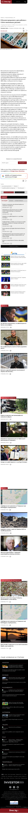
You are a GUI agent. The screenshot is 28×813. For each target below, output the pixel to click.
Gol (3, 700)
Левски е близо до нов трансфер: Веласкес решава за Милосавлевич (18, 257)
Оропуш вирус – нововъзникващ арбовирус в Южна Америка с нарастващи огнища (16, 740)
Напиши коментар (8, 192)
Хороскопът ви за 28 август (15, 727)
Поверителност (8, 793)
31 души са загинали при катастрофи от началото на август (13, 205)
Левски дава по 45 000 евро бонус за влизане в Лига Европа (18, 271)
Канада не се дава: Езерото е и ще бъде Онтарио (14, 462)
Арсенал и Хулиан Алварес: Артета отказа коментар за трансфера (18, 292)
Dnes (9, 774)
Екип (9, 791)
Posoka (16, 778)
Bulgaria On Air (19, 774)
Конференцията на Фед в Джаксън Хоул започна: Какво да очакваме (16, 690)
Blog (5, 778)
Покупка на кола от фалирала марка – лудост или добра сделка (17, 715)
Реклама (21, 791)
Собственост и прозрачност (10, 796)
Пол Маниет (21, 188)
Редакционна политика (8, 794)
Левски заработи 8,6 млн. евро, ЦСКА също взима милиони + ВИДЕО (18, 264)
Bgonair (5, 675)
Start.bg (7, 778)
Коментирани (19, 200)
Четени (11, 200)
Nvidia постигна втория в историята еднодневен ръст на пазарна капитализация (13, 695)
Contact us (25, 807)
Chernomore (12, 778)
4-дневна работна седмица (8, 188)
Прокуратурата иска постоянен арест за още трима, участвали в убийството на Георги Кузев (13, 235)
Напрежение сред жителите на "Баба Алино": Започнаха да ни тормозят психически (12, 211)
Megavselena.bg (24, 778)
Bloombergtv (7, 687)
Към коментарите (19, 192)
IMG (2, 774)
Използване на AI (17, 799)
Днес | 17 (18, 1)
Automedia (6, 712)
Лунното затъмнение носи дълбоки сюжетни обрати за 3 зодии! (17, 765)
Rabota (23, 776)
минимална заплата (6, 186)
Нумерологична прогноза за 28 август (17, 752)
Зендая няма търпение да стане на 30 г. (11, 769)
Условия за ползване (18, 793)
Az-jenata (5, 749)
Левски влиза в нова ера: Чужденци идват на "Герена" (18, 278)
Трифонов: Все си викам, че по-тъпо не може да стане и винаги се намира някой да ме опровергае (14, 223)
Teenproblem (7, 762)
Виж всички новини (14, 246)
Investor (5, 662)
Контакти (15, 791)
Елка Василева (4, 30)
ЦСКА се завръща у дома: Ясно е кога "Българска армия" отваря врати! (18, 285)
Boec (19, 778)
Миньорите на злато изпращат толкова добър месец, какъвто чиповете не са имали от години (16, 666)
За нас (6, 791)
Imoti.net (20, 776)
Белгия (15, 186)
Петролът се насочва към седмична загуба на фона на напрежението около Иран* (13, 670)
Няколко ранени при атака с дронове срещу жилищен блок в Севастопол (17, 678)
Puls (4, 737)
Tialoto (5, 724)
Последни (4, 200)
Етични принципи (21, 794)
